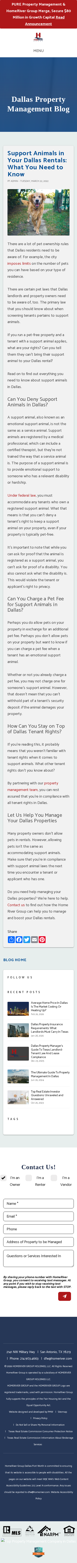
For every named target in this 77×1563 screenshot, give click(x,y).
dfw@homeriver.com (58, 1358)
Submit (64, 1296)
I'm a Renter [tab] (40, 1181)
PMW (50, 1412)
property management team (32, 786)
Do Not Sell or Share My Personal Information (40, 1425)
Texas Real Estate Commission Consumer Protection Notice (40, 1431)
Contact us (16, 905)
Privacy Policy (40, 1418)
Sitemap (62, 1412)
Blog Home (14, 960)
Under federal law (21, 495)
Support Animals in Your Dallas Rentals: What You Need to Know (37, 164)
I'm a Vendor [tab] (66, 1181)
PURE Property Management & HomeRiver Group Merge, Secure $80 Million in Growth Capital (38, 14)
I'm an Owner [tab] (15, 1181)
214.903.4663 (29, 1358)
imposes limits (19, 263)
